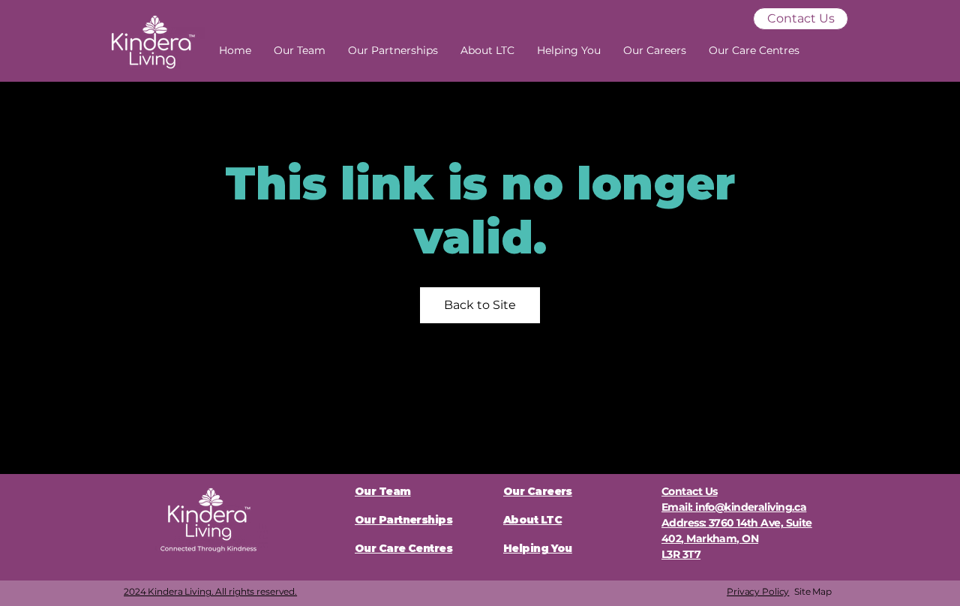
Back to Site (480, 305)
